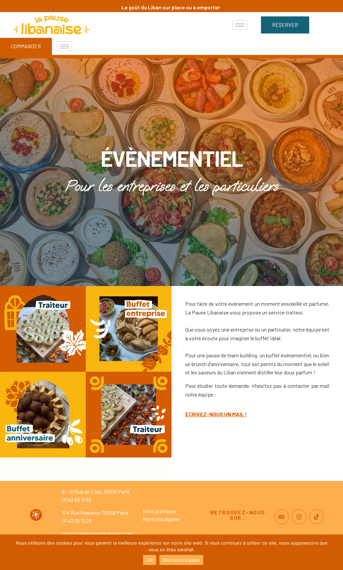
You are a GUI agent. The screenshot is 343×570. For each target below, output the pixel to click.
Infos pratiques (160, 511)
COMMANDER (26, 46)
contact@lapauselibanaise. (92, 533)
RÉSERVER (285, 25)
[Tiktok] (316, 516)
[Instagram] (299, 516)
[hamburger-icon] (239, 25)
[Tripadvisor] (281, 516)
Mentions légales (161, 519)
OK (149, 560)
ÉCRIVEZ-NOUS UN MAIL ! (216, 414)
